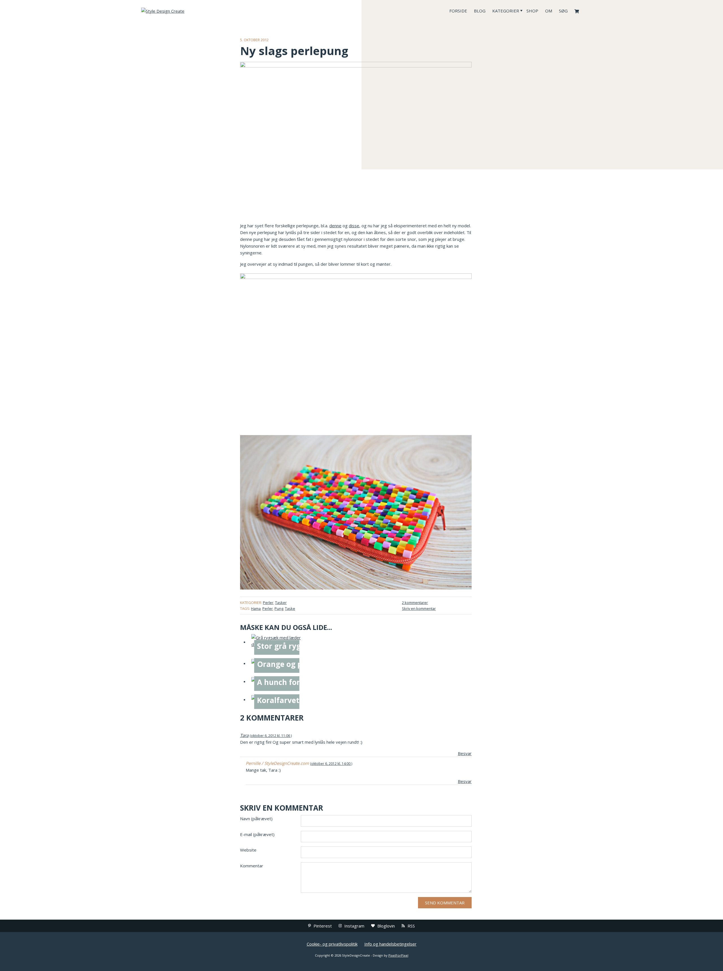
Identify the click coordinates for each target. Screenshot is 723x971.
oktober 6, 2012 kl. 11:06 (270, 735)
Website (248, 850)
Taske (290, 608)
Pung (279, 608)
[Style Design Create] (183, 10)
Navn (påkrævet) (256, 818)
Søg (563, 11)
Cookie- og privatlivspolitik (332, 944)
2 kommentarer (415, 602)
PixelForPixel (398, 955)
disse (354, 225)
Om (548, 11)
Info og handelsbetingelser (390, 944)
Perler (268, 602)
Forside (458, 11)
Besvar (465, 753)
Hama (256, 608)
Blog (479, 11)
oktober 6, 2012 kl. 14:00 (330, 763)
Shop (532, 11)
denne (335, 225)
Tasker (281, 602)
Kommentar (251, 866)
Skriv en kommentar (419, 608)
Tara (244, 735)
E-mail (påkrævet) (257, 834)
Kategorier (505, 11)
